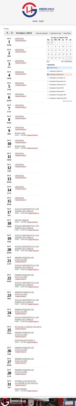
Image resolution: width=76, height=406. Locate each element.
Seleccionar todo (67, 101)
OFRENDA (19, 39)
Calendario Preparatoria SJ (57, 81)
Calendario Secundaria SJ (57, 78)
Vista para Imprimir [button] (42, 33)
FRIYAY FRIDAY (22, 220)
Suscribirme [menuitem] (67, 33)
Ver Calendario (66, 61)
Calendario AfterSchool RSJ (58, 98)
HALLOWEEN (21, 389)
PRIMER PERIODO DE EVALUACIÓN (24, 259)
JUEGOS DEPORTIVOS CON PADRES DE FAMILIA (27, 210)
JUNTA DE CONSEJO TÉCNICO (28, 327)
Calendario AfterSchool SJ (57, 84)
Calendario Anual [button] (55, 33)
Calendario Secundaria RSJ (57, 95)
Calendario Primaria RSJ (57, 91)
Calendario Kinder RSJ (56, 88)
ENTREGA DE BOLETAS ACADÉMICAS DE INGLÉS (26, 382)
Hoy (48, 61)
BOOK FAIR (20, 133)
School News (53, 68)
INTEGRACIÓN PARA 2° (25, 340)
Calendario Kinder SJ (56, 71)
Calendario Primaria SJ (56, 74)
